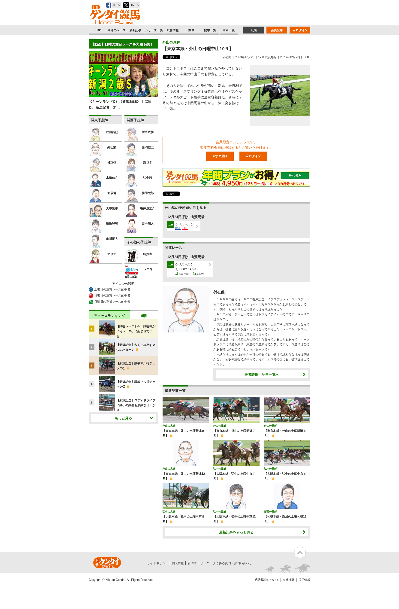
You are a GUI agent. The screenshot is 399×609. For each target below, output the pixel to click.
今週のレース (117, 30)
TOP (98, 30)
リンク (204, 563)
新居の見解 (270, 511)
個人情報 (178, 563)
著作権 (191, 563)
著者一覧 (229, 30)
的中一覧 (210, 30)
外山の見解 (171, 42)
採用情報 (304, 580)
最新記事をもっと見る (236, 532)
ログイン (302, 30)
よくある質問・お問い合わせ (232, 563)
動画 (191, 30)
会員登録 (277, 30)
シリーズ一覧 (154, 30)
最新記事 (135, 30)
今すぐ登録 (219, 156)
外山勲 (220, 292)
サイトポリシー (157, 563)
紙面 (254, 30)
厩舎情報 (173, 30)
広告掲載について (267, 580)
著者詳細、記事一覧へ (262, 374)
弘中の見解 (219, 468)
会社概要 (289, 580)
